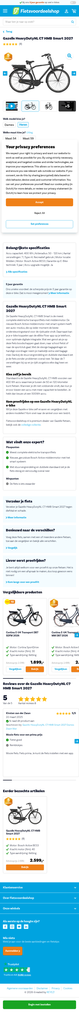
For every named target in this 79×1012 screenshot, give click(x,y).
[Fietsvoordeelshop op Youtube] (19, 926)
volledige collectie (31, 425)
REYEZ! (51, 992)
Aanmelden (12, 951)
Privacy (56, 988)
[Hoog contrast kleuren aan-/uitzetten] (73, 2)
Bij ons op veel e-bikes (40, 2)
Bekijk (35, 669)
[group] (12, 106)
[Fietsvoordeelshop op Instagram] (12, 926)
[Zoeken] (72, 21)
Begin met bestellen (39, 1004)
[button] (5, 73)
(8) (20, 44)
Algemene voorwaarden (20, 988)
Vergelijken (15, 669)
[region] (39, 186)
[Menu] (5, 10)
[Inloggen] (66, 11)
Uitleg (29, 132)
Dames (9, 125)
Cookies (67, 988)
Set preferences (40, 224)
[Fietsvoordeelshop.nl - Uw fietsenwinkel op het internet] (35, 11)
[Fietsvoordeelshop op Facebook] (5, 926)
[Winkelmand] (74, 11)
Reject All (39, 213)
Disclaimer (42, 988)
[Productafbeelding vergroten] (39, 73)
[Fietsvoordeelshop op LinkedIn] (26, 926)
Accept (39, 202)
